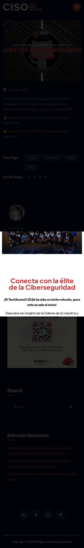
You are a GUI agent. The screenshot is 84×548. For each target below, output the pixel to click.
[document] (42, 274)
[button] (78, 237)
